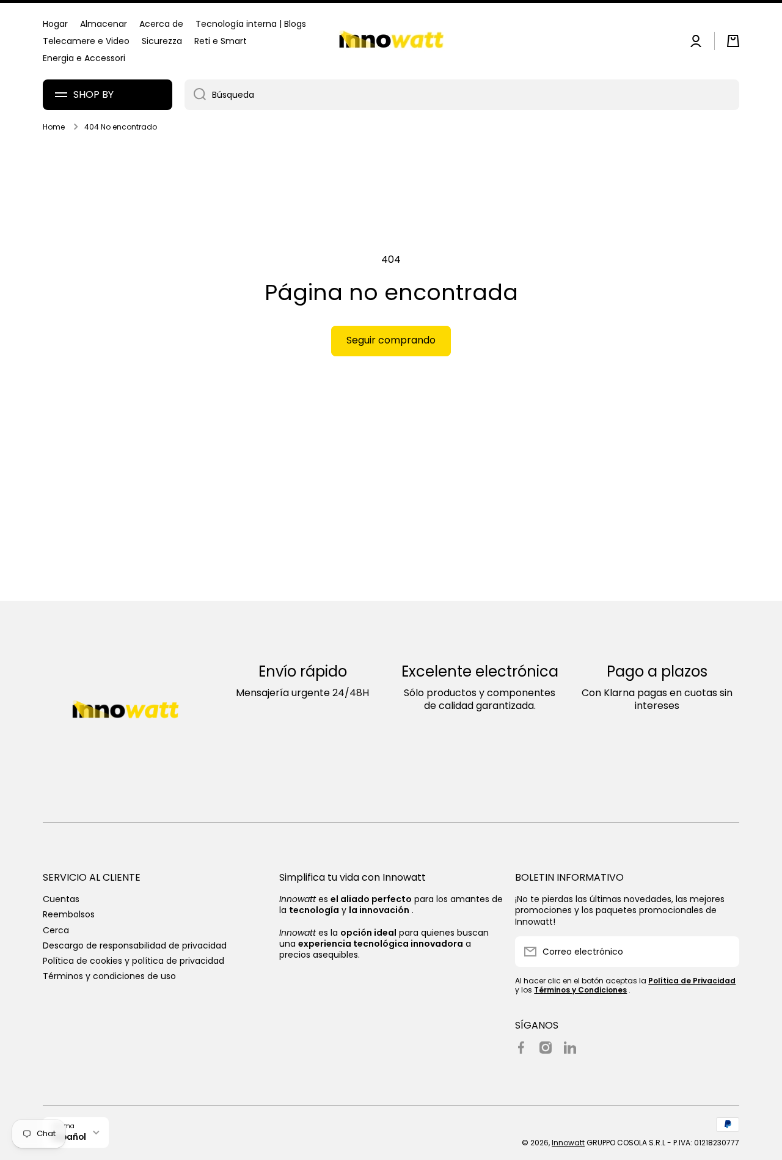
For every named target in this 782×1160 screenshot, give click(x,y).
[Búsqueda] (195, 94)
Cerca (56, 930)
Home (54, 127)
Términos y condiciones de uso (109, 976)
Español (69, 1137)
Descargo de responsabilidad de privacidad (135, 945)
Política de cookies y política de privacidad (133, 960)
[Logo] (391, 41)
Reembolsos (69, 914)
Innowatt (568, 1142)
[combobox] (462, 94)
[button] (733, 41)
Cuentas (61, 899)
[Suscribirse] (724, 951)
